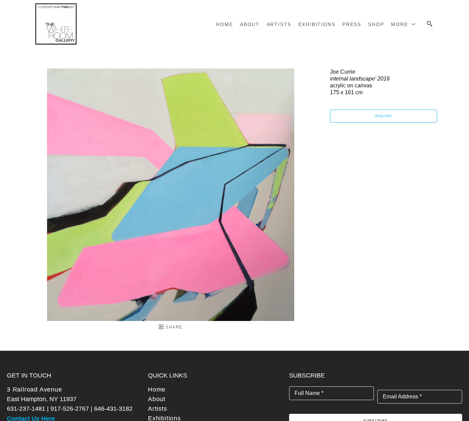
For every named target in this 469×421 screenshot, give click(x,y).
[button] (403, 24)
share (173, 327)
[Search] (429, 23)
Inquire (383, 116)
